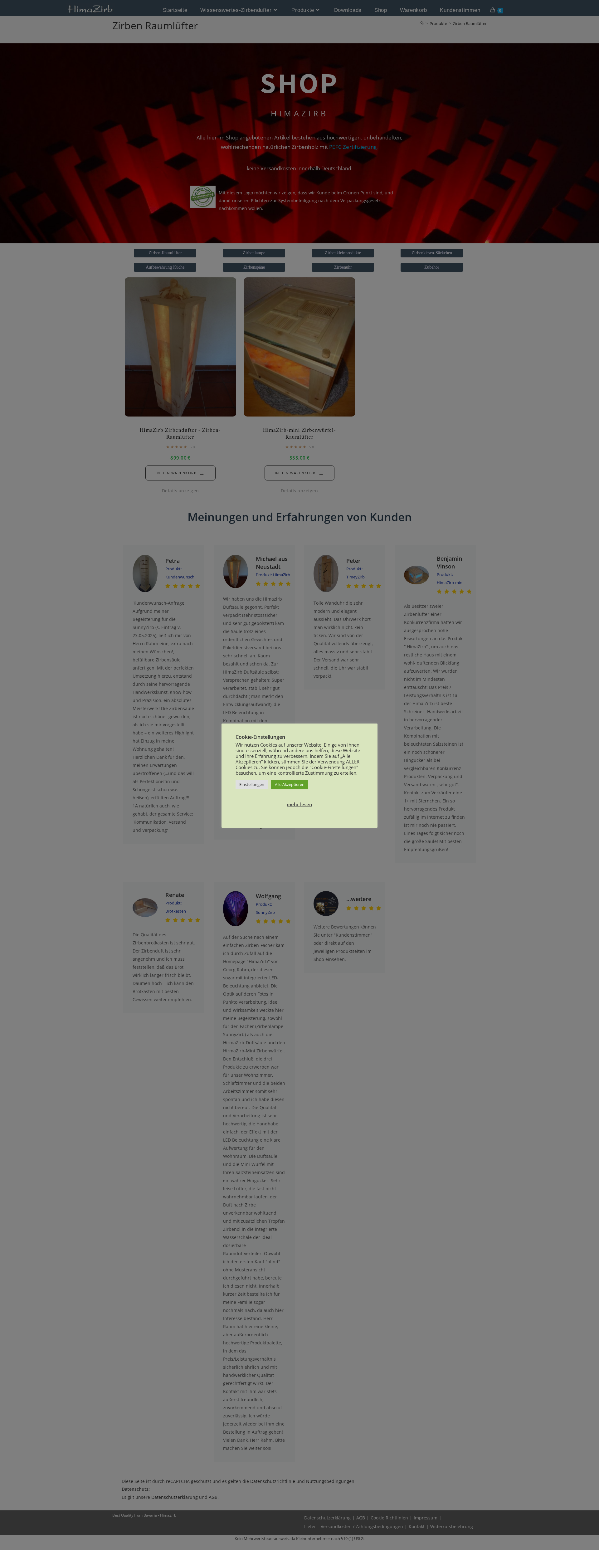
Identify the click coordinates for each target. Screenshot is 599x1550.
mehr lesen (299, 804)
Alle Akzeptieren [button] (289, 784)
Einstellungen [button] (251, 784)
